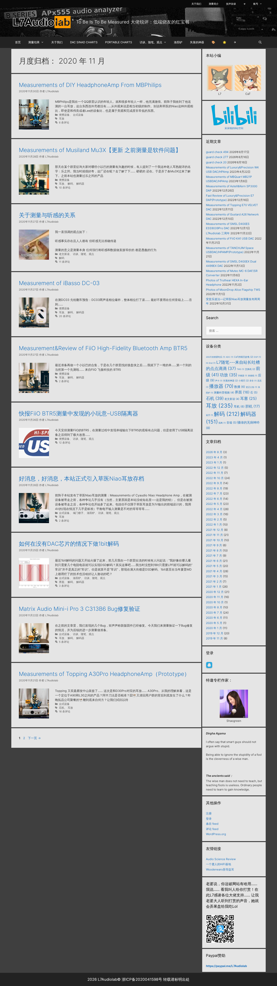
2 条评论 (64, 381)
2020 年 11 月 (214, 597)
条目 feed (212, 823)
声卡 (218, 381)
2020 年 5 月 (214, 623)
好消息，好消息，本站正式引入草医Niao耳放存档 (81, 478)
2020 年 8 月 (214, 607)
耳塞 (248, 398)
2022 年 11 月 (214, 473)
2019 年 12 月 (214, 633)
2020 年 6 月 (214, 617)
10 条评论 (64, 187)
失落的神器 (197, 42)
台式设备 (78, 114)
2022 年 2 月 (214, 519)
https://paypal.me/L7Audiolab (226, 966)
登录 (209, 818)
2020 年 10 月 (215, 602)
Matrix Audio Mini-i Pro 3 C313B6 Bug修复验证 (79, 608)
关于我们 (196, 3)
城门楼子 (78, 512)
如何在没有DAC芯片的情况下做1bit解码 (69, 543)
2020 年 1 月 (214, 628)
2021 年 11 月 (214, 535)
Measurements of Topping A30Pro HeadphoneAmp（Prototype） (104, 673)
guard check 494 (217, 152)
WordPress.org (216, 834)
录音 (253, 381)
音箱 (231, 422)
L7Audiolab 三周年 (218, 233)
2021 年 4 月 (214, 571)
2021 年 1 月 (214, 586)
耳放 (61, 118)
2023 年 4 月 (214, 457)
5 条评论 (64, 641)
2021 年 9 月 (214, 545)
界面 (61, 582)
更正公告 (251, 387)
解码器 (80, 183)
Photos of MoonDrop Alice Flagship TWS (233, 289)
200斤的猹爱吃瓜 (215, 357)
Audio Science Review (221, 859)
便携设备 (64, 114)
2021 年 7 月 (214, 555)
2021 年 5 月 (214, 566)
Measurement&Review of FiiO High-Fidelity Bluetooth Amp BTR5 (103, 348)
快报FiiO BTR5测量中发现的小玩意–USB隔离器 (78, 413)
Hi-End (211, 363)
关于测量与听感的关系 (47, 215)
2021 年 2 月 (214, 581)
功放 (228, 374)
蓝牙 (209, 415)
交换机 (250, 369)
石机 (61, 707)
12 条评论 (64, 442)
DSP (257, 357)
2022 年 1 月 (214, 524)
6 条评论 (64, 122)
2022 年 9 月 (214, 483)
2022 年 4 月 (214, 509)
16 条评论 (64, 711)
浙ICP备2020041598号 (142, 979)
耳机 (239, 406)
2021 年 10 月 (214, 540)
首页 (18, 42)
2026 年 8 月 (214, 452)
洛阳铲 (178, 42)
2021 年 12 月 (214, 530)
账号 (255, 3)
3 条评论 (64, 585)
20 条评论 (65, 316)
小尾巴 (244, 380)
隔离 (222, 423)
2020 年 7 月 (214, 612)
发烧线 (252, 375)
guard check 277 (217, 157)
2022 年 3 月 (214, 514)
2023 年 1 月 (214, 462)
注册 (209, 813)
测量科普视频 (224, 392)
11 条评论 (64, 261)
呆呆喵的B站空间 (234, 128)
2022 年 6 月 (214, 499)
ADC (229, 357)
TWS (240, 369)
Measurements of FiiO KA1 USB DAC (230, 238)
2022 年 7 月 (214, 493)
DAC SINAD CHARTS (84, 42)
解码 (70, 183)
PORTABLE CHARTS (118, 42)
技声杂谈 (231, 3)
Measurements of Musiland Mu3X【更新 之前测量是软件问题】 (100, 150)
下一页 (34, 738)
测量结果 (34, 42)
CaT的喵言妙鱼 (243, 356)
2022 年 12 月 (215, 467)
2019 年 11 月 (214, 638)
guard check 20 (216, 162)
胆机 (252, 406)
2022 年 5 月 (214, 504)
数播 (239, 387)
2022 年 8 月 (214, 488)
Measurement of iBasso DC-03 (59, 283)
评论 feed (212, 829)
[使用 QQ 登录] (209, 665)
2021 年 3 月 (214, 576)
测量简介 (214, 3)
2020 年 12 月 (215, 592)
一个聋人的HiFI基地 (218, 864)
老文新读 (64, 254)
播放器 (221, 386)
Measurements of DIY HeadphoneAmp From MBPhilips (90, 84)
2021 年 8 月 (214, 550)
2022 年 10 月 (215, 478)
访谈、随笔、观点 (151, 42)
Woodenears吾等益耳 (220, 869)
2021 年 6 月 (214, 561)
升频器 (242, 375)
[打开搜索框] (260, 42)
